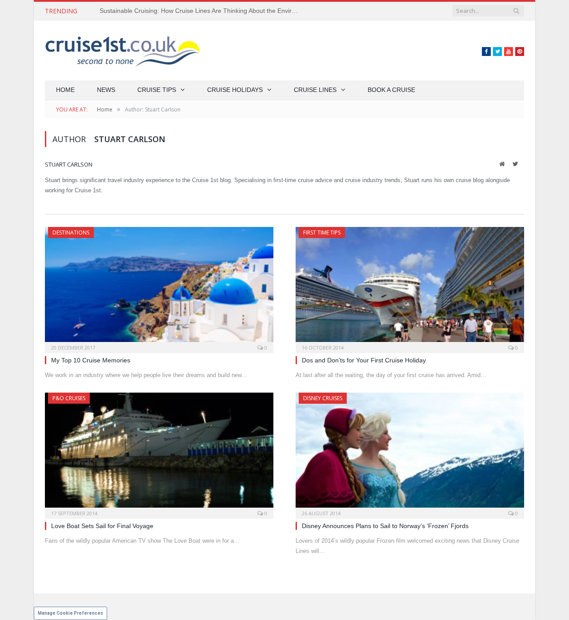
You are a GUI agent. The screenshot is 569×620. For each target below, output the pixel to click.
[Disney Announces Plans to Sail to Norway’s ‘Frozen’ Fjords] (410, 453)
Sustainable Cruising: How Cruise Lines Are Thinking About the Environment (202, 10)
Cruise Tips (156, 89)
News (106, 89)
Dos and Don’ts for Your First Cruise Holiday (364, 360)
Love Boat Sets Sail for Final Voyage (102, 525)
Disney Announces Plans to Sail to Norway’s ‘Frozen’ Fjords (385, 525)
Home (65, 89)
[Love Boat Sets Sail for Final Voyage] (159, 453)
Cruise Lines (315, 89)
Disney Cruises (322, 398)
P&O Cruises (68, 398)
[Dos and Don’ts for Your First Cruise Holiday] (410, 287)
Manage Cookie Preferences (70, 613)
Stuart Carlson (68, 164)
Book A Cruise (391, 89)
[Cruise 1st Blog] (122, 50)
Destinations (70, 232)
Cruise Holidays (235, 89)
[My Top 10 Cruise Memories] (159, 287)
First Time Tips (322, 232)
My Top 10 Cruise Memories (90, 360)
